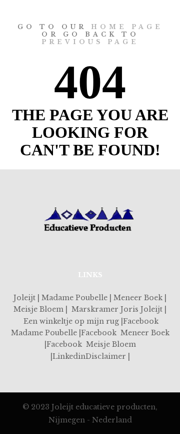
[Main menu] (161, 6)
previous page (90, 42)
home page (127, 27)
